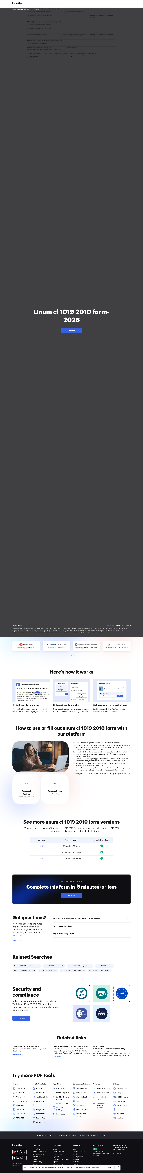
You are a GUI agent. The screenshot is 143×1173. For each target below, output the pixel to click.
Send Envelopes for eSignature (62, 1098)
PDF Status (80, 1105)
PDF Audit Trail (122, 1089)
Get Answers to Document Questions (102, 1105)
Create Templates (82, 1110)
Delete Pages (40, 1122)
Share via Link (81, 1093)
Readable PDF (121, 1101)
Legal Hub (56, 1157)
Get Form (71, 331)
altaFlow (76, 1162)
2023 (41, 846)
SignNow (76, 1159)
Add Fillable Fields (42, 1097)
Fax (77, 1101)
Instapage (76, 1164)
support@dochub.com (119, 1145)
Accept (109, 1167)
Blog (74, 1149)
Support (55, 1162)
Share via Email (81, 1097)
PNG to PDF (20, 1097)
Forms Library (37, 1162)
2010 (41, 859)
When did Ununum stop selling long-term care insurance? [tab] (76, 919)
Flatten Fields (40, 1101)
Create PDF (40, 1093)
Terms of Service (58, 1152)
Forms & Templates (39, 1152)
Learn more (21, 1018)
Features (36, 1164)
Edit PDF (39, 1089)
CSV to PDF (20, 1110)
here (104, 1135)
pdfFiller (75, 1154)
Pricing (35, 1159)
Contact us (16, 941)
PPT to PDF (20, 1105)
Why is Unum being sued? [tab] (63, 934)
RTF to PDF (20, 1118)
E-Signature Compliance (61, 1159)
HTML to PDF (21, 1114)
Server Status (37, 1157)
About (55, 1149)
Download (120, 1114)
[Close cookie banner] (118, 1166)
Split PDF (39, 1105)
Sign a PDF (60, 1089)
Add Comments (81, 1089)
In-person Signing (62, 1103)
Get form (71, 895)
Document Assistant (103, 1089)
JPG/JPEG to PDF (22, 1101)
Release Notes (58, 1164)
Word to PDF (20, 1089)
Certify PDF (120, 1093)
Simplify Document (103, 1093)
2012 (41, 852)
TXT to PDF (20, 1093)
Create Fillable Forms (81, 1115)
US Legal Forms (78, 1157)
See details (16, 625)
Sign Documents (38, 1154)
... (96, 1168)
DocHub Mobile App (79, 1152)
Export (119, 1110)
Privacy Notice (57, 1154)
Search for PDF (122, 1105)
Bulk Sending (60, 1114)
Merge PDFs (40, 1110)
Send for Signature (62, 1093)
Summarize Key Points (102, 1098)
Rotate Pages (40, 1114)
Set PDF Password (123, 1097)
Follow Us (118, 1154)
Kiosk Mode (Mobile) (60, 1109)
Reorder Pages (41, 1118)
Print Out (120, 1118)
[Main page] (17, 3)
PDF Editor (36, 1149)
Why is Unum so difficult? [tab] (63, 926)
